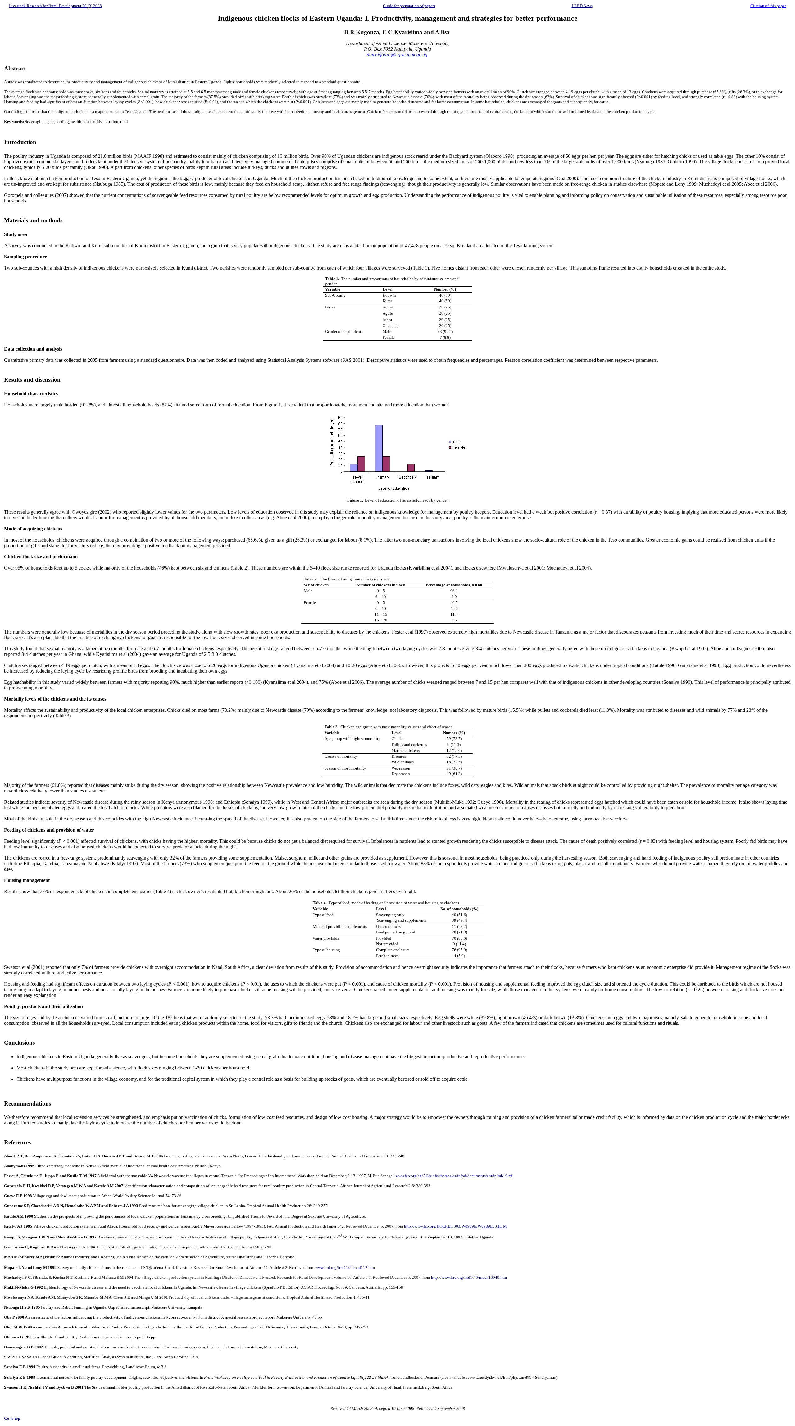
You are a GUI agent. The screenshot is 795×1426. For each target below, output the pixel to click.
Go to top (12, 1418)
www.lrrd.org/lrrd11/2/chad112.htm (345, 1267)
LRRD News (582, 5)
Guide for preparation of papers (409, 5)
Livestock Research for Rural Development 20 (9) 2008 (55, 5)
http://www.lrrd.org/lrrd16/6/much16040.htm (469, 1277)
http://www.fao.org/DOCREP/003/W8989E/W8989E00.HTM (455, 1226)
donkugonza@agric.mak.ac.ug (397, 54)
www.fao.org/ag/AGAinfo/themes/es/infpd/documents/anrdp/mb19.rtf (454, 1176)
